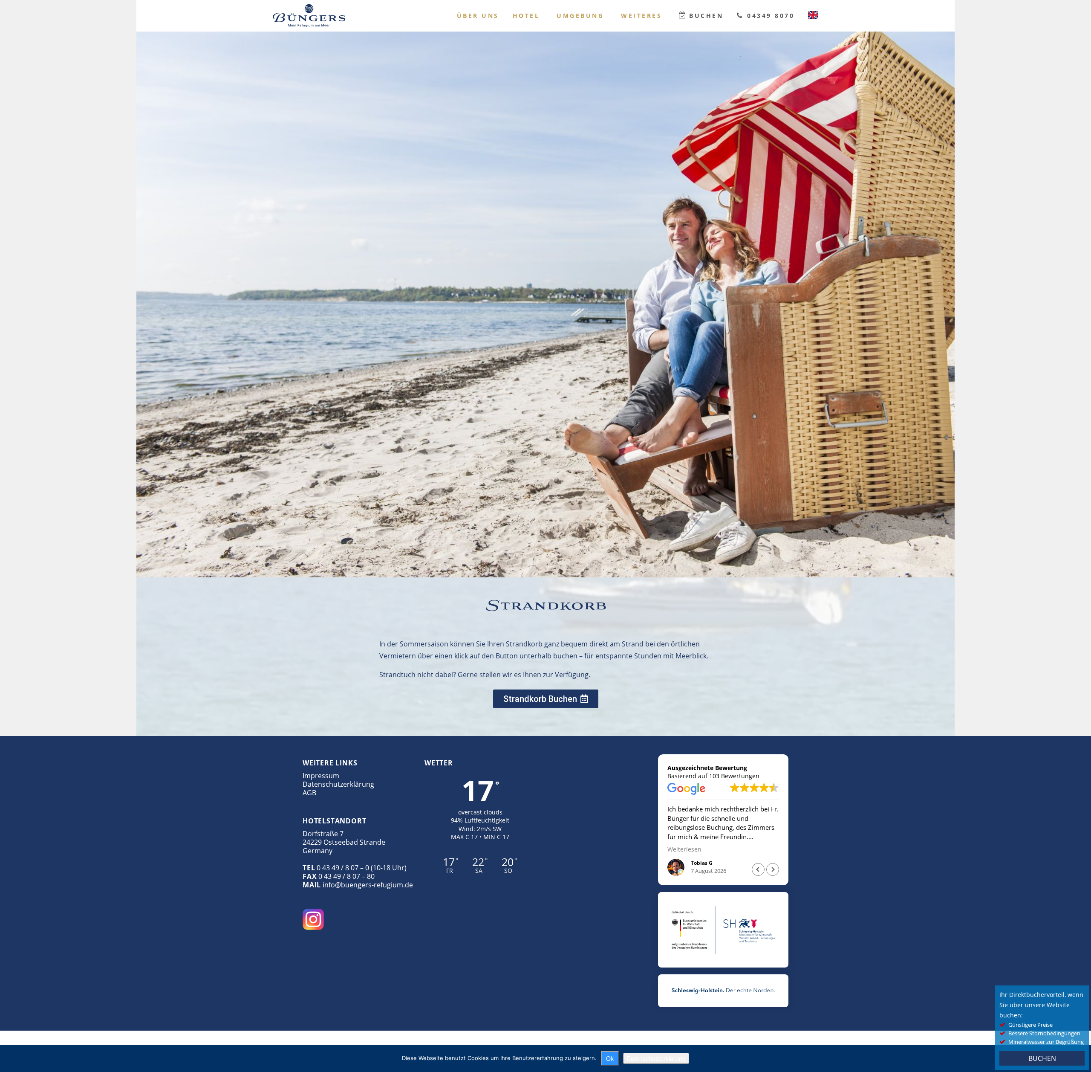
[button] (772, 869)
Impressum (321, 775)
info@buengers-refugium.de (368, 884)
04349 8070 (770, 16)
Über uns (478, 16)
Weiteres (641, 16)
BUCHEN (1042, 1058)
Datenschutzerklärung (338, 784)
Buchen (706, 16)
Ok (610, 1058)
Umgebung (580, 16)
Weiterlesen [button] (684, 849)
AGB (309, 792)
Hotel (526, 16)
